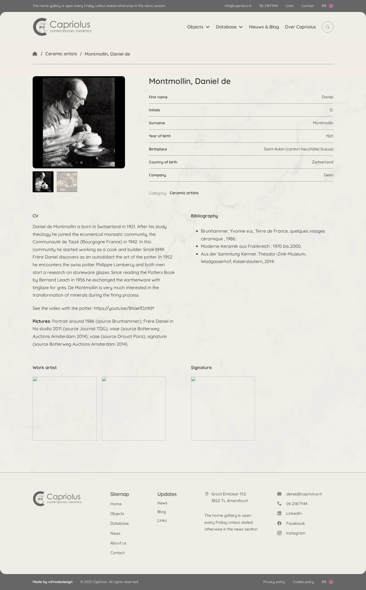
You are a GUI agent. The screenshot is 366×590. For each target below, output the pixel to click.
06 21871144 (268, 5)
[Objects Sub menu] (207, 27)
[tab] (76, 162)
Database (226, 27)
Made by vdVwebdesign (52, 582)
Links (290, 5)
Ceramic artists (61, 54)
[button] (43, 181)
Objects (195, 27)
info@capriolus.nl (238, 5)
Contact (308, 5)
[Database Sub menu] (241, 27)
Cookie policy (303, 582)
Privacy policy (274, 582)
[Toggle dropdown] (331, 6)
